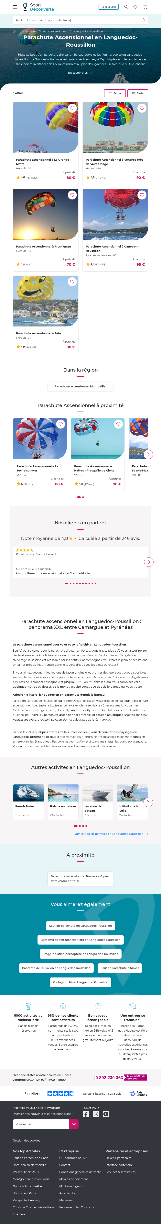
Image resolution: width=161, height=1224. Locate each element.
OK (73, 1124)
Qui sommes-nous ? (73, 1158)
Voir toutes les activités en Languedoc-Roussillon (109, 834)
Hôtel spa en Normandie (29, 1165)
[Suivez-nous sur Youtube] (105, 1114)
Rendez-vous (109, 6)
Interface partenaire (119, 1165)
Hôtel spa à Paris (24, 1193)
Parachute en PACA (26, 1172)
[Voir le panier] (145, 7)
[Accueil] (14, 31)
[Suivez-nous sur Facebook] (85, 1114)
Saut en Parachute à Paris (30, 1158)
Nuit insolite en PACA (27, 1186)
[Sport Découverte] (38, 7)
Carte (140, 93)
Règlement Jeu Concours (76, 1207)
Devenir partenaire (118, 1158)
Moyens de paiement (73, 1179)
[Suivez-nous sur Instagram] (95, 1114)
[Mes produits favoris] (135, 7)
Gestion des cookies (26, 1140)
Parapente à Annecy (26, 1200)
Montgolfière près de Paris (31, 1179)
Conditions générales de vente (80, 1172)
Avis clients (67, 1193)
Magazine (65, 1200)
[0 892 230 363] (115, 1077)
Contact (64, 1165)
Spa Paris (19, 1214)
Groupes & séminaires (120, 1172)
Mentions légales (70, 1186)
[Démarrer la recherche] (143, 20)
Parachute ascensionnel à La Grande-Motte (58, 573)
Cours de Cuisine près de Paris (33, 1207)
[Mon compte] (126, 7)
